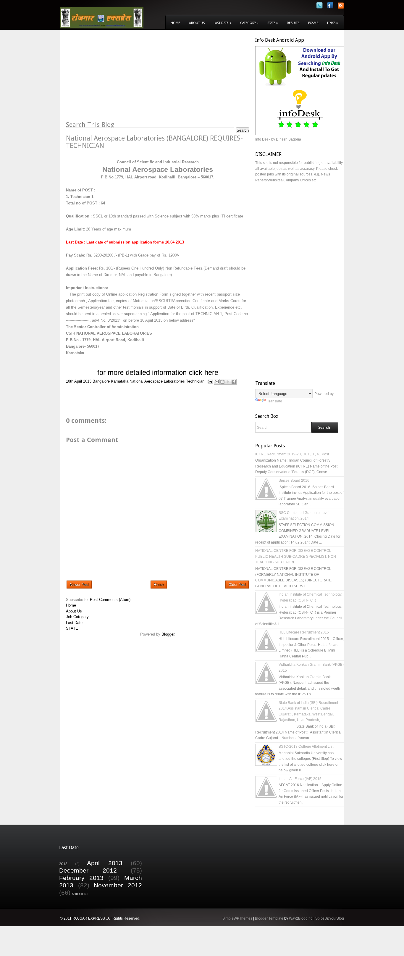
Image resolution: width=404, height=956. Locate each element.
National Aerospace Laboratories (157, 381)
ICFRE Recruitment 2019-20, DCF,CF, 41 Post (292, 454)
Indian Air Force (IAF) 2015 (300, 779)
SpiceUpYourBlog (329, 918)
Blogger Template (269, 918)
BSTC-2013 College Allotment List (306, 746)
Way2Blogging (301, 918)
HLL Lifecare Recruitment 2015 (304, 632)
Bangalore (101, 381)
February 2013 (81, 877)
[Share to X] (228, 382)
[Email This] (217, 382)
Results (293, 23)
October (77, 893)
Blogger (167, 634)
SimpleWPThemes (237, 918)
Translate (274, 401)
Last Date (222, 23)
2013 (63, 864)
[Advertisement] (115, 78)
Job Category (77, 617)
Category (249, 23)
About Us (197, 23)
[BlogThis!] (222, 382)
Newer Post (79, 585)
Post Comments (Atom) (110, 599)
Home (175, 23)
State (272, 23)
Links (332, 23)
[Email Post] (210, 381)
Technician (195, 381)
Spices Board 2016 (294, 480)
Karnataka (119, 381)
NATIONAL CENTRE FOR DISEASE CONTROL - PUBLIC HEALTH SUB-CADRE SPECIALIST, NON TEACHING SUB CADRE (295, 556)
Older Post (237, 585)
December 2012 (88, 870)
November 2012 (118, 885)
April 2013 (82, 381)
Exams (313, 23)
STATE (72, 628)
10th (69, 381)
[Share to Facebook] (234, 382)
